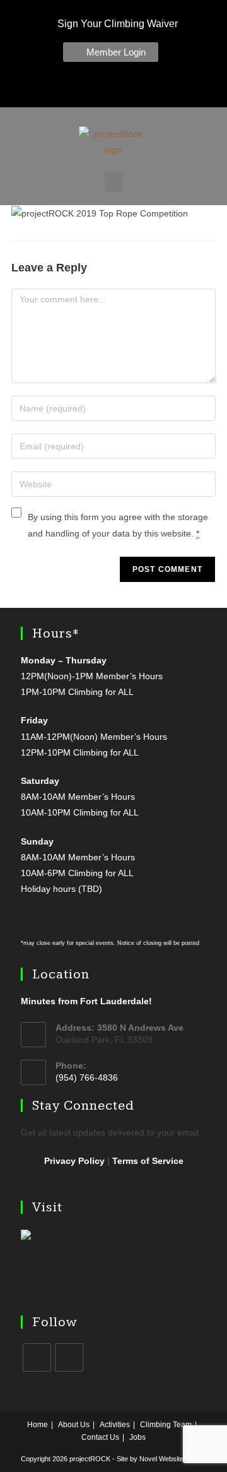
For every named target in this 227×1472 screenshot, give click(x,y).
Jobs (137, 1437)
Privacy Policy (74, 1161)
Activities (115, 1424)
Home (37, 1424)
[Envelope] (135, 87)
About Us (74, 1424)
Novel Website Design (173, 1459)
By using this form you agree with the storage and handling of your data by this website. (118, 525)
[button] (113, 182)
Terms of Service (147, 1161)
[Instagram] (109, 87)
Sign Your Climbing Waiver (116, 23)
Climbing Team (166, 1424)
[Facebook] (82, 87)
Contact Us (100, 1437)
